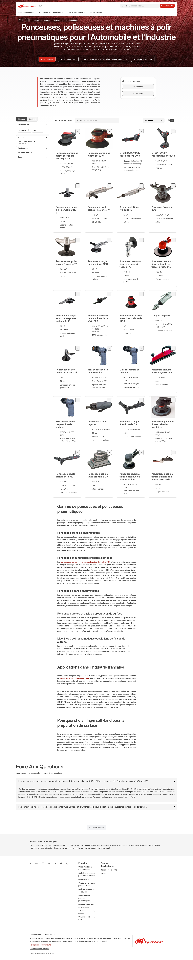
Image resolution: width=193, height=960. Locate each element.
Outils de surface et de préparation (86, 905)
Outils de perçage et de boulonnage (86, 890)
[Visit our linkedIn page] (67, 863)
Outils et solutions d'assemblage (85, 868)
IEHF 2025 (105, 873)
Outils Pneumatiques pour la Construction (86, 874)
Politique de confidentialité (40, 945)
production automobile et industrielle (74, 678)
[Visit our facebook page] (61, 863)
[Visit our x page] (55, 863)
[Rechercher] (122, 6)
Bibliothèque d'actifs (109, 870)
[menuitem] (27, 12)
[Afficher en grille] (172, 120)
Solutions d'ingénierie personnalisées (87, 884)
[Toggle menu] (77, 131)
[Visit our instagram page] (49, 863)
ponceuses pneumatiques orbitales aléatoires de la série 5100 (85, 562)
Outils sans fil (83, 879)
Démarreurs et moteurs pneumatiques (84, 898)
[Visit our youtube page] (43, 863)
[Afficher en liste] (168, 120)
